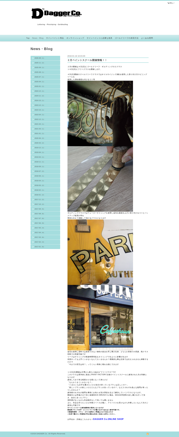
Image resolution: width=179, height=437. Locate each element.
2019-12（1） (40, 147)
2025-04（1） (40, 81)
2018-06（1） (40, 176)
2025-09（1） (40, 67)
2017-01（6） (40, 246)
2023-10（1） (40, 110)
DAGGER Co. (42, 434)
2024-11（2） (40, 96)
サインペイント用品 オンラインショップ (65, 38)
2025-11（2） (40, 63)
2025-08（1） (40, 72)
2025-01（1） (40, 86)
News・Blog (38, 38)
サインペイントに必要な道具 (99, 38)
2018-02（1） (40, 190)
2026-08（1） (40, 58)
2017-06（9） (40, 223)
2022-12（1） (40, 119)
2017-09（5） (40, 209)
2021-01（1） (40, 133)
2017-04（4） (40, 232)
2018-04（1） (40, 180)
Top (28, 38)
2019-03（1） (40, 157)
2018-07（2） (40, 171)
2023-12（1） (40, 105)
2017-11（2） (40, 199)
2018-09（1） (40, 166)
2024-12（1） (40, 91)
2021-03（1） (40, 129)
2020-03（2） (40, 143)
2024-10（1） (40, 100)
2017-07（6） (40, 218)
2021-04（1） (40, 124)
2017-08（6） (40, 213)
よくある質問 (147, 38)
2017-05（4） (40, 228)
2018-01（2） (40, 195)
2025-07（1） (40, 77)
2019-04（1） (40, 152)
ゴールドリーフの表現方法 (127, 38)
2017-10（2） (40, 204)
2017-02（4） (40, 242)
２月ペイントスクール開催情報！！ (87, 60)
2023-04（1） (40, 114)
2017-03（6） (40, 237)
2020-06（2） (40, 138)
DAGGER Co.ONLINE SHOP (108, 419)
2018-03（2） (40, 185)
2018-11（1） (40, 162)
